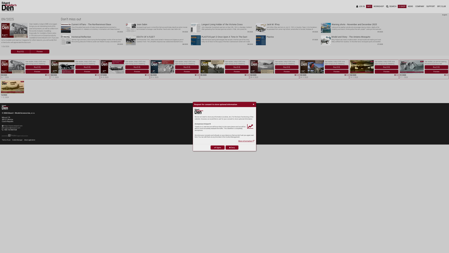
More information (245, 141)
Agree (218, 148)
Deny (233, 148)
